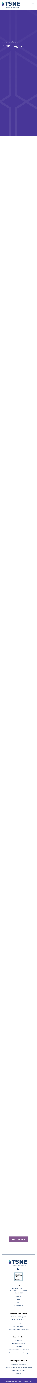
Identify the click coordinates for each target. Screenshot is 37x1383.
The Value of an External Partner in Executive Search (17, 168)
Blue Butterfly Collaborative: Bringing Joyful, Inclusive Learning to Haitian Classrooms (17, 850)
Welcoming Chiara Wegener (18, 917)
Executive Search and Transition (18, 1350)
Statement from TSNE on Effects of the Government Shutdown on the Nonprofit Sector (18, 890)
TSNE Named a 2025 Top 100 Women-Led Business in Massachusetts (18, 967)
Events (18, 1373)
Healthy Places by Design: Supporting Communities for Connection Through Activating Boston (17, 669)
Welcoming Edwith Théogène (13, 940)
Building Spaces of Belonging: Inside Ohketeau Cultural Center (18, 392)
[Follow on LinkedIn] (18, 1269)
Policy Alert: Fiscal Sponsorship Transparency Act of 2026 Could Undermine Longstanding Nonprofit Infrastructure (18, 250)
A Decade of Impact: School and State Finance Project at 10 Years (18, 1012)
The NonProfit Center (18, 1320)
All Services (18, 1340)
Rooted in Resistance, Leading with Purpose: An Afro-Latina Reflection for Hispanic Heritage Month (17, 1076)
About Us (18, 1296)
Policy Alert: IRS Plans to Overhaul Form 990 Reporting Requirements (17, 361)
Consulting (18, 1347)
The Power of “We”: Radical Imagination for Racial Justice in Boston (18, 500)
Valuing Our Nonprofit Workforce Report (18, 1367)
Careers (18, 1299)
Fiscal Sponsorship (18, 1344)
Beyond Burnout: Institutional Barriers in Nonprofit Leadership (16, 424)
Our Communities (18, 1326)
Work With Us (18, 1306)
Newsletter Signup (18, 1370)
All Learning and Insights (19, 1364)
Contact (18, 1302)
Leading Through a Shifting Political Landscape (18, 280)
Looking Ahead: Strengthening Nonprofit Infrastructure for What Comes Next (17, 201)
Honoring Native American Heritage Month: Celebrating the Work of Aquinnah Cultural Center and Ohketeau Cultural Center (18, 779)
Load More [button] (17, 1239)
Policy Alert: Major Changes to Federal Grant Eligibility (17, 573)
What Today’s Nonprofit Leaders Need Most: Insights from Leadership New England (17, 317)
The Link (18, 1323)
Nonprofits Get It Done (15, 1213)
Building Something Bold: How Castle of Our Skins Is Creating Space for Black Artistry (17, 1131)
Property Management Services (18, 1329)
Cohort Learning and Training (18, 1353)
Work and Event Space (18, 1317)
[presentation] (18, 161)
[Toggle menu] (33, 4)
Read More (8, 187)
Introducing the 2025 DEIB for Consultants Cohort (17, 1103)
